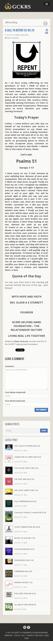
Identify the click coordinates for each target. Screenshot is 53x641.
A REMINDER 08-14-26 (23, 571)
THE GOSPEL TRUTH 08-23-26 (26, 468)
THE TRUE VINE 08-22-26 (24, 479)
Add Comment (13, 38)
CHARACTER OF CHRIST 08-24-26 (27, 457)
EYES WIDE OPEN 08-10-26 (25, 593)
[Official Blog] (24, 627)
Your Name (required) (15, 392)
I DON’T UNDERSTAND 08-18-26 (27, 527)
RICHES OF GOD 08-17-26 (24, 538)
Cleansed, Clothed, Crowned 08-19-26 (30, 512)
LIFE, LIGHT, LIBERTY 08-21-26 (26, 490)
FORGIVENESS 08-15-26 (24, 560)
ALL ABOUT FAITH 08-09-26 (25, 604)
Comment (9, 366)
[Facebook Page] (28, 627)
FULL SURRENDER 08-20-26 (25, 501)
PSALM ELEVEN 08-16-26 (24, 549)
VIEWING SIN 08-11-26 (23, 582)
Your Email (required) (15, 401)
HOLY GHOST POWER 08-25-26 (27, 446)
